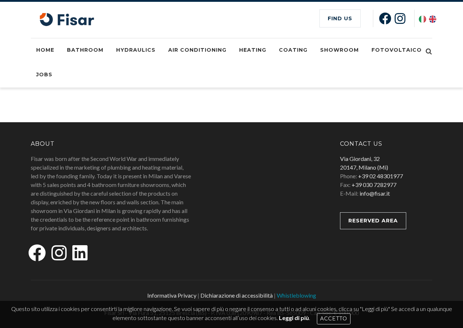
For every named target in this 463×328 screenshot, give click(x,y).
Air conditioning (197, 50)
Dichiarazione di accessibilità (236, 295)
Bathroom (85, 50)
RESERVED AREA (373, 220)
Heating (252, 50)
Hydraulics (136, 50)
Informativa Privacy (171, 295)
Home (45, 50)
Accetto (333, 318)
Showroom (339, 50)
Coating (293, 50)
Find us (340, 18)
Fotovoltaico (396, 50)
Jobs (44, 74)
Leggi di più (294, 317)
